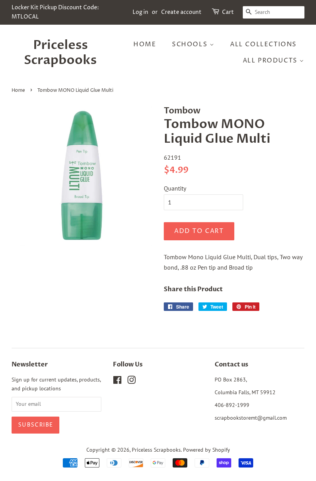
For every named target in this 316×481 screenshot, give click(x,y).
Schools (191, 44)
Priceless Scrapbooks (60, 53)
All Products (271, 60)
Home (144, 44)
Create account (181, 12)
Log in (140, 12)
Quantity (175, 188)
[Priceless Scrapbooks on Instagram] (131, 381)
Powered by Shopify (206, 449)
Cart (228, 12)
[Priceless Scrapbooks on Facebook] (117, 381)
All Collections (263, 44)
